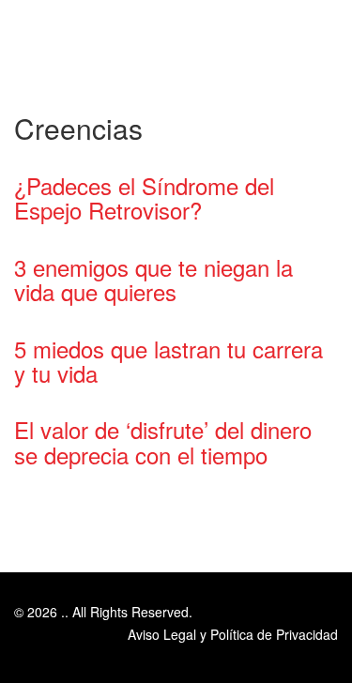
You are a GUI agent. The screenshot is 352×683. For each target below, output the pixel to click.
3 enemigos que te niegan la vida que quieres (153, 279)
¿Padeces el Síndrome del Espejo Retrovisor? (144, 197)
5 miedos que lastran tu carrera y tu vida (168, 360)
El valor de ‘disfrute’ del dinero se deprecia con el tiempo (163, 441)
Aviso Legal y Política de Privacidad (233, 634)
